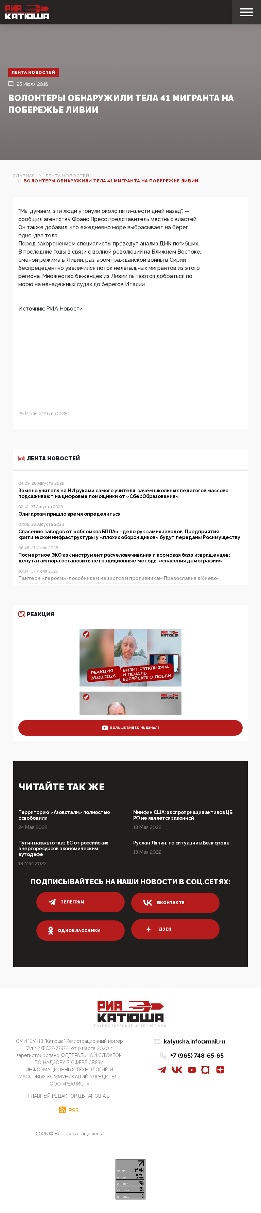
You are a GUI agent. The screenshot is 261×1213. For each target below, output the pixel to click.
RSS (73, 1110)
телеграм (72, 902)
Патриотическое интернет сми (130, 1026)
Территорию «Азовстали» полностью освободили (64, 815)
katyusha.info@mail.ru (194, 1041)
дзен (165, 929)
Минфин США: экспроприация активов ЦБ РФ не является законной (182, 815)
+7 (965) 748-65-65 (197, 1055)
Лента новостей (33, 72)
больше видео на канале (135, 728)
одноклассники (79, 930)
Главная (24, 175)
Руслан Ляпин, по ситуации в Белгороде (181, 843)
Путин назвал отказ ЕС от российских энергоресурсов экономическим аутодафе (63, 848)
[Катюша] (27, 12)
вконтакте (171, 902)
